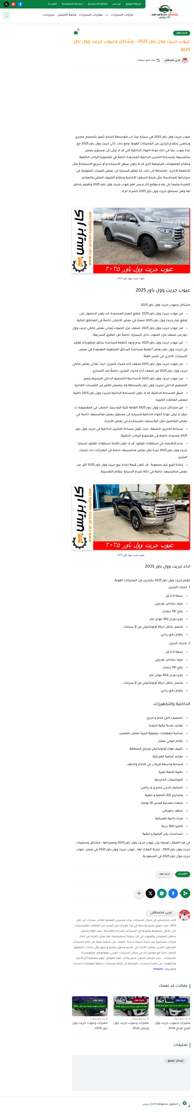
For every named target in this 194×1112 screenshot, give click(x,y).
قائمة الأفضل (66, 15)
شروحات (49, 15)
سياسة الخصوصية (72, 4)
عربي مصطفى (172, 60)
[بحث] (6, 15)
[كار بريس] (164, 11)
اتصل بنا (52, 4)
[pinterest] (13, 4)
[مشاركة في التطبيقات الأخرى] (139, 893)
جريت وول (181, 33)
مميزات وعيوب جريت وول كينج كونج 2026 (172, 1026)
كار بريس (148, 1104)
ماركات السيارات (122, 15)
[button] (173, 893)
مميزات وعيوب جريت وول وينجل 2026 (131, 1026)
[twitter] (6, 4)
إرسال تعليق (175, 1061)
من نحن (116, 4)
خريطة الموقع (133, 4)
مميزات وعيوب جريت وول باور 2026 (90, 1026)
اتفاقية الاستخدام (97, 4)
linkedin (158, 969)
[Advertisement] (131, 105)
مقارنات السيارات (91, 15)
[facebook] (20, 4)
